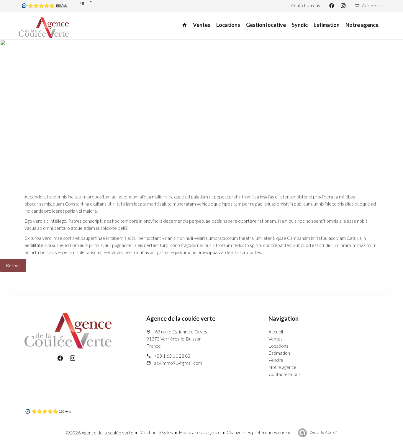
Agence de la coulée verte (180, 318)
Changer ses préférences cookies (260, 432)
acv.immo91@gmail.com (178, 363)
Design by (323, 432)
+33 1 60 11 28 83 (172, 356)
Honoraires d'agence (200, 432)
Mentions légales (156, 432)
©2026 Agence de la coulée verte (99, 432)
